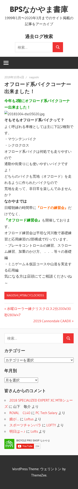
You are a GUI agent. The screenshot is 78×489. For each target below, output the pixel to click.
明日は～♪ (17, 431)
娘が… (14, 419)
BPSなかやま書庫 (39, 9)
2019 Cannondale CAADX (52, 321)
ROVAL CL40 (19, 413)
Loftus (28, 419)
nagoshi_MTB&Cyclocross (25, 295)
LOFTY (51, 425)
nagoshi (34, 77)
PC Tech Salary (46, 413)
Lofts (34, 431)
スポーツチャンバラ (25, 425)
